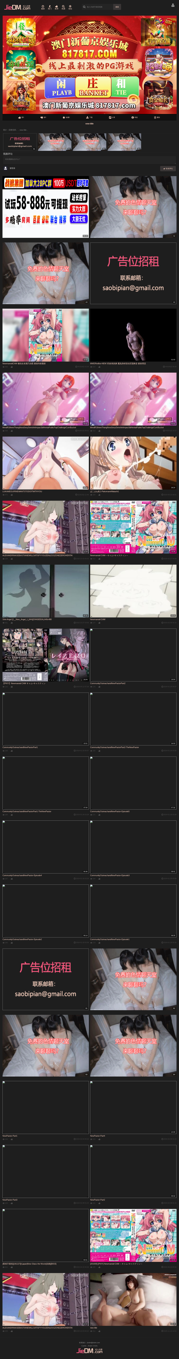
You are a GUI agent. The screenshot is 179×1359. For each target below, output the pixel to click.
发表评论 (169, 169)
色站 (70, 9)
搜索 (117, 7)
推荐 (56, 9)
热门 (50, 9)
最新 (43, 9)
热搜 (63, 9)
